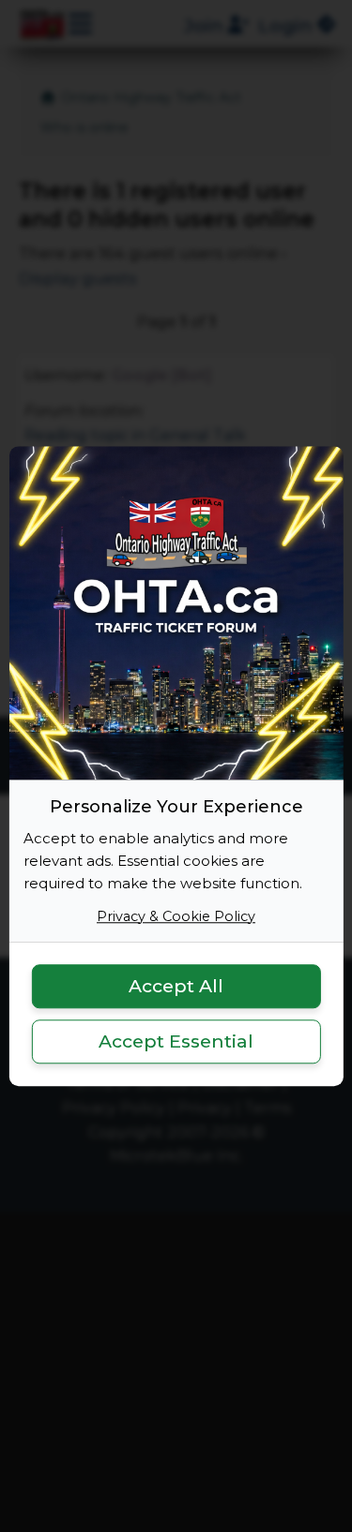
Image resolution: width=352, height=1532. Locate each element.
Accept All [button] (176, 986)
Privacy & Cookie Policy (176, 916)
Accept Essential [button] (176, 1041)
